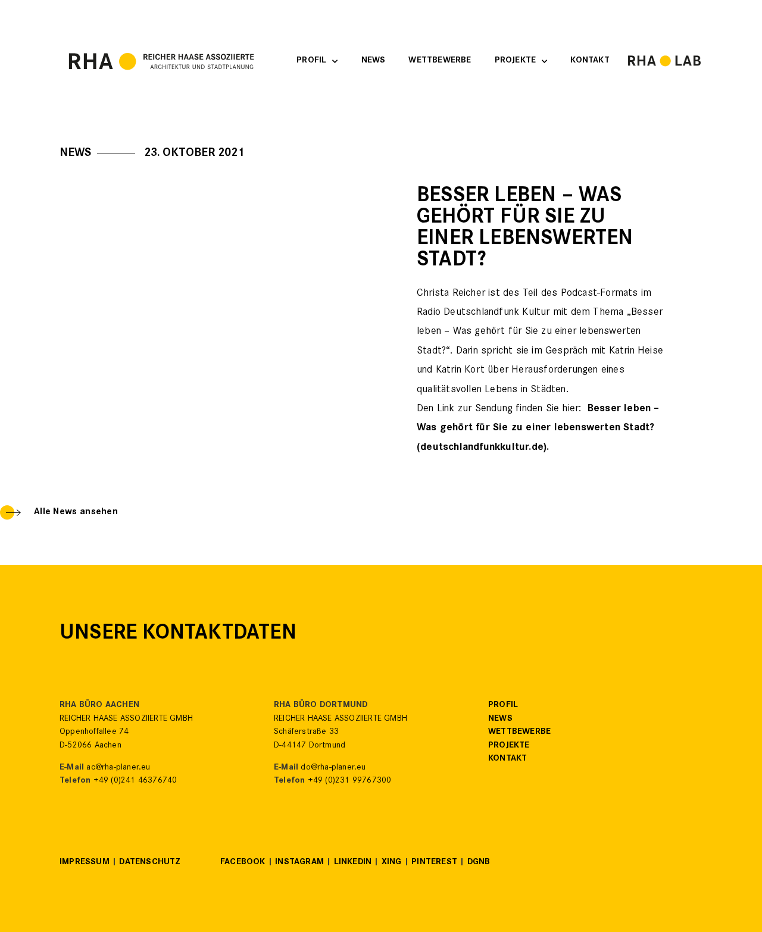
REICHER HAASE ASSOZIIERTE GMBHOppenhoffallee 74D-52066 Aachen (126, 732)
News (373, 61)
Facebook (243, 862)
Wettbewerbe (439, 61)
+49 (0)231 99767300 (350, 781)
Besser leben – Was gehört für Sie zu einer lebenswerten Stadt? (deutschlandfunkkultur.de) (538, 429)
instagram (299, 862)
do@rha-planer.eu (333, 768)
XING (392, 862)
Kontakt (589, 61)
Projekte (515, 61)
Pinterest (434, 862)
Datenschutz (149, 862)
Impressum (85, 862)
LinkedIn (353, 862)
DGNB (479, 862)
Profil (311, 61)
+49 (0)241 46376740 (135, 781)
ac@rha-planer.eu (118, 768)
